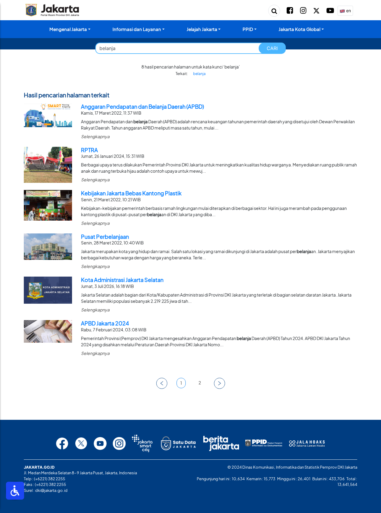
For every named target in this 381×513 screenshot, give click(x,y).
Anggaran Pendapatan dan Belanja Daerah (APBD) (142, 106)
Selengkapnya (95, 136)
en (348, 10)
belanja (199, 73)
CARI (272, 48)
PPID (248, 29)
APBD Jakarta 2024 (105, 323)
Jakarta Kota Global (299, 29)
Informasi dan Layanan (137, 29)
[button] (161, 383)
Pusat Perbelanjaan (105, 236)
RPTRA (89, 149)
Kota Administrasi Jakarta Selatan (122, 279)
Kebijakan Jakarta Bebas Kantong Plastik (131, 193)
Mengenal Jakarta (68, 29)
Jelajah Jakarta (202, 29)
